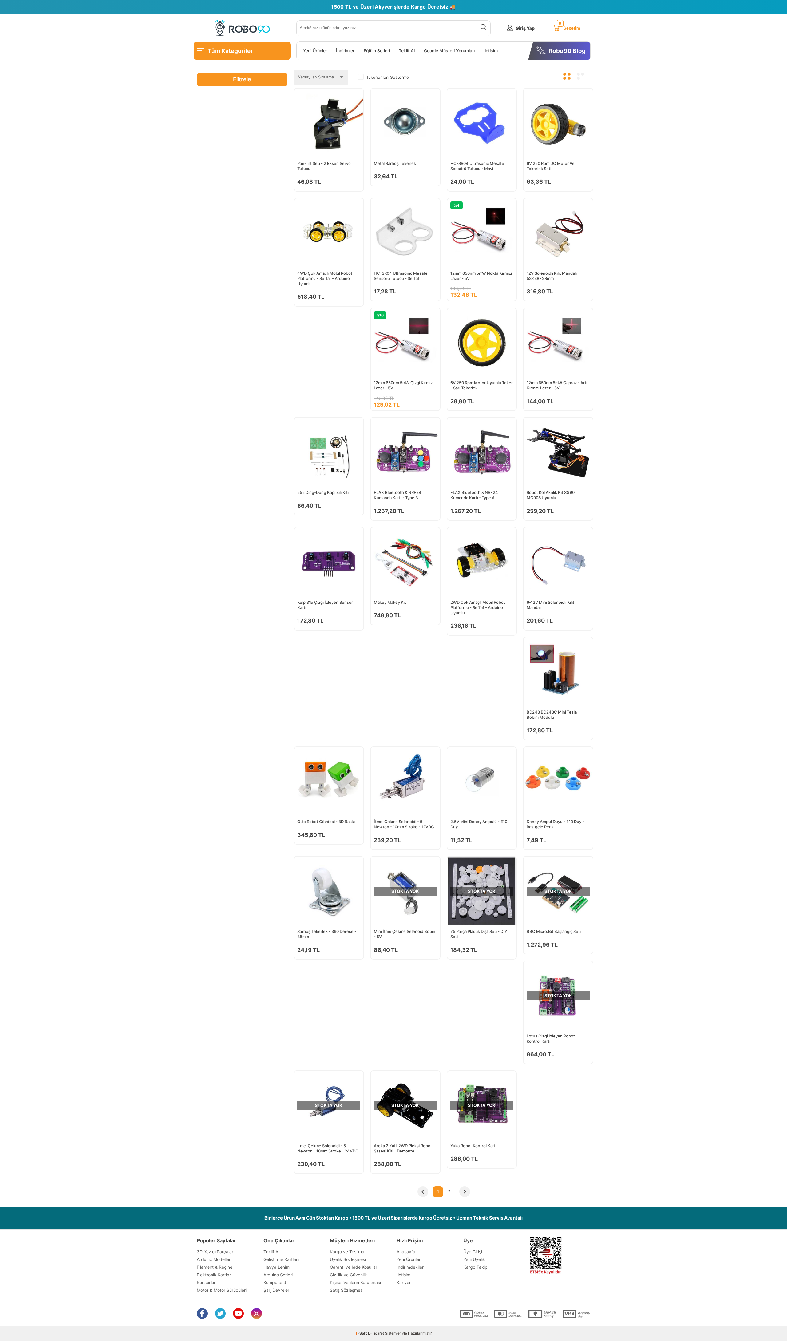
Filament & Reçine (214, 1267)
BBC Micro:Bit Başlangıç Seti (554, 931)
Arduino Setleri (278, 1274)
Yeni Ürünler (315, 51)
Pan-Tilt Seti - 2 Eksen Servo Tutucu (324, 166)
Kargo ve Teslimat (348, 1251)
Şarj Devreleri (276, 1290)
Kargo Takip (475, 1267)
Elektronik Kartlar (214, 1274)
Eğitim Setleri (377, 51)
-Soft (361, 1333)
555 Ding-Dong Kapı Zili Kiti (323, 492)
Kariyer (404, 1282)
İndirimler (345, 51)
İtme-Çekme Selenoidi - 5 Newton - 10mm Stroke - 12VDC (404, 824)
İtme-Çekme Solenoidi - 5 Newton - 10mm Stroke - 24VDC (327, 1148)
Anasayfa (406, 1251)
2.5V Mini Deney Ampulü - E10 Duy (478, 824)
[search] (482, 28)
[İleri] (464, 1191)
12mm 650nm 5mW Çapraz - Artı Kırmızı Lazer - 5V (557, 385)
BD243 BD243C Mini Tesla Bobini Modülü (552, 715)
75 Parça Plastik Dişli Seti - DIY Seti (478, 934)
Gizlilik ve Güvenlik (348, 1274)
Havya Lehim (276, 1267)
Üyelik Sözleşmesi (348, 1259)
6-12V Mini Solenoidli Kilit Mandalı (550, 605)
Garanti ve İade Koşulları (354, 1267)
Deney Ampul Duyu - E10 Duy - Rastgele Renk (555, 824)
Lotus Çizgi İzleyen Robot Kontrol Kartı (551, 1038)
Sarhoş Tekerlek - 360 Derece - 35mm (326, 934)
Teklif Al (407, 51)
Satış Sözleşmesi (346, 1290)
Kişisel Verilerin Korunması (355, 1282)
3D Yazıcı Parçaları (215, 1251)
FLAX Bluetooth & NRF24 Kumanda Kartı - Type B (397, 495)
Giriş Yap (525, 28)
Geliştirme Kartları (281, 1259)
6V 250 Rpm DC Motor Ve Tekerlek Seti (551, 166)
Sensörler (206, 1282)
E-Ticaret (376, 1333)
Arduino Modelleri (214, 1259)
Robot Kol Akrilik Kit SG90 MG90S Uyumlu (551, 495)
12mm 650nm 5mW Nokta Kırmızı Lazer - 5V (481, 276)
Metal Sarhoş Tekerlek (395, 163)
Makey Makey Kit (390, 602)
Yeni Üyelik (474, 1259)
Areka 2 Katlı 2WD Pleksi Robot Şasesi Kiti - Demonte (403, 1148)
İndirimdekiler (410, 1267)
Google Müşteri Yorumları (449, 51)
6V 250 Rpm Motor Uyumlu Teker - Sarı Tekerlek (481, 385)
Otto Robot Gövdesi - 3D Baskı (326, 821)
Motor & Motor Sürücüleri (222, 1290)
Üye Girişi (472, 1251)
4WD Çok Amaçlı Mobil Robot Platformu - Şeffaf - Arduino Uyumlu (324, 278)
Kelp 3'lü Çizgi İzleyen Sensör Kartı (325, 605)
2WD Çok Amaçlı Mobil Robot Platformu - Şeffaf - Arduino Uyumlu (477, 607)
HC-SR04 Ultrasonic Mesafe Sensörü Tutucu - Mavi (477, 166)
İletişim (491, 51)
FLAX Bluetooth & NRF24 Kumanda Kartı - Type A (474, 495)
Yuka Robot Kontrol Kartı (473, 1145)
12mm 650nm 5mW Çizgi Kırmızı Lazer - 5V (403, 385)
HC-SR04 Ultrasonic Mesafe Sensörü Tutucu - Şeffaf (401, 276)
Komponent (274, 1282)
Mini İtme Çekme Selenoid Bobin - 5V (404, 934)
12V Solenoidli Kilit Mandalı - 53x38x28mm (553, 276)
